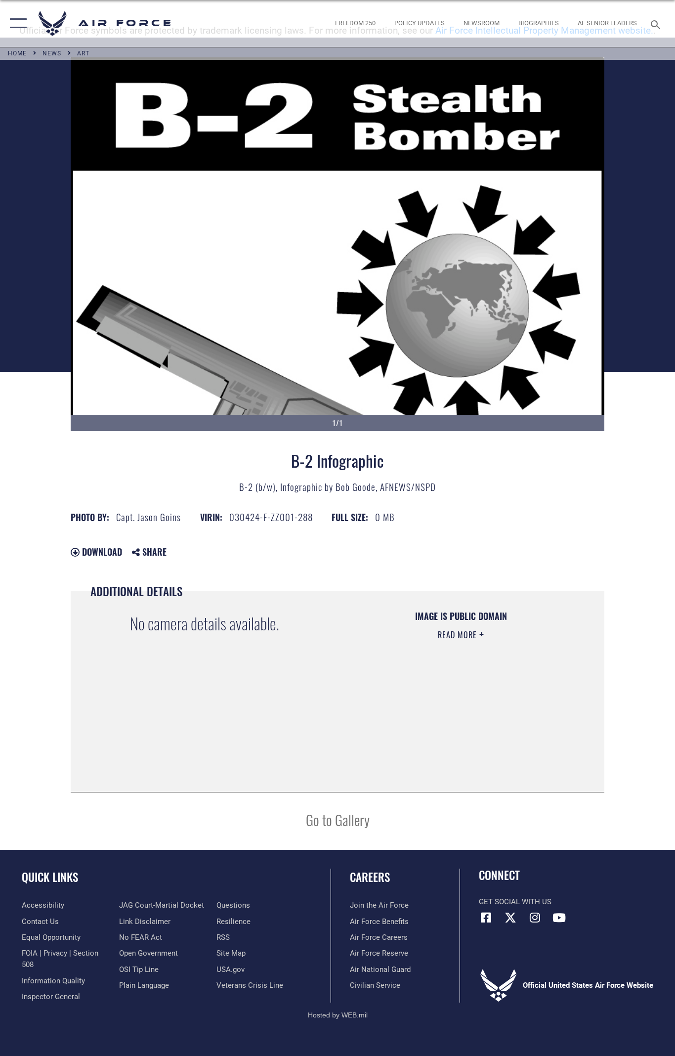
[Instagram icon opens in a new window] (534, 917)
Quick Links (50, 877)
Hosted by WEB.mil (338, 1015)
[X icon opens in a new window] (510, 917)
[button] (16, 23)
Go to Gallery (338, 819)
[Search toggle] (657, 24)
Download (101, 551)
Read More (458, 635)
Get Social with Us (515, 901)
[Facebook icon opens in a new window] (486, 917)
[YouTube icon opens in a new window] (558, 917)
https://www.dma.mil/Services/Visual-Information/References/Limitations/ (460, 711)
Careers (370, 877)
